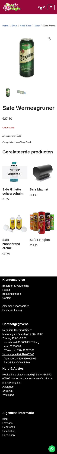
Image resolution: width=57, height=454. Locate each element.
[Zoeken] (44, 7)
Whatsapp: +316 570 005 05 (18, 354)
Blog (5, 419)
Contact (6, 298)
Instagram (7, 386)
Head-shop (8, 427)
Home (5, 25)
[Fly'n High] (11, 7)
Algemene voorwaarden (15, 306)
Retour (6, 290)
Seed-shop (8, 435)
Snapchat (7, 390)
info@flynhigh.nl (21, 362)
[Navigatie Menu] (51, 7)
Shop (14, 25)
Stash (37, 25)
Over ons (7, 423)
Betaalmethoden (11, 293)
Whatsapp (8, 395)
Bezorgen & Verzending (15, 285)
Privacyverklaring (12, 310)
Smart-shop (8, 431)
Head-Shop (25, 25)
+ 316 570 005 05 (26, 358)
